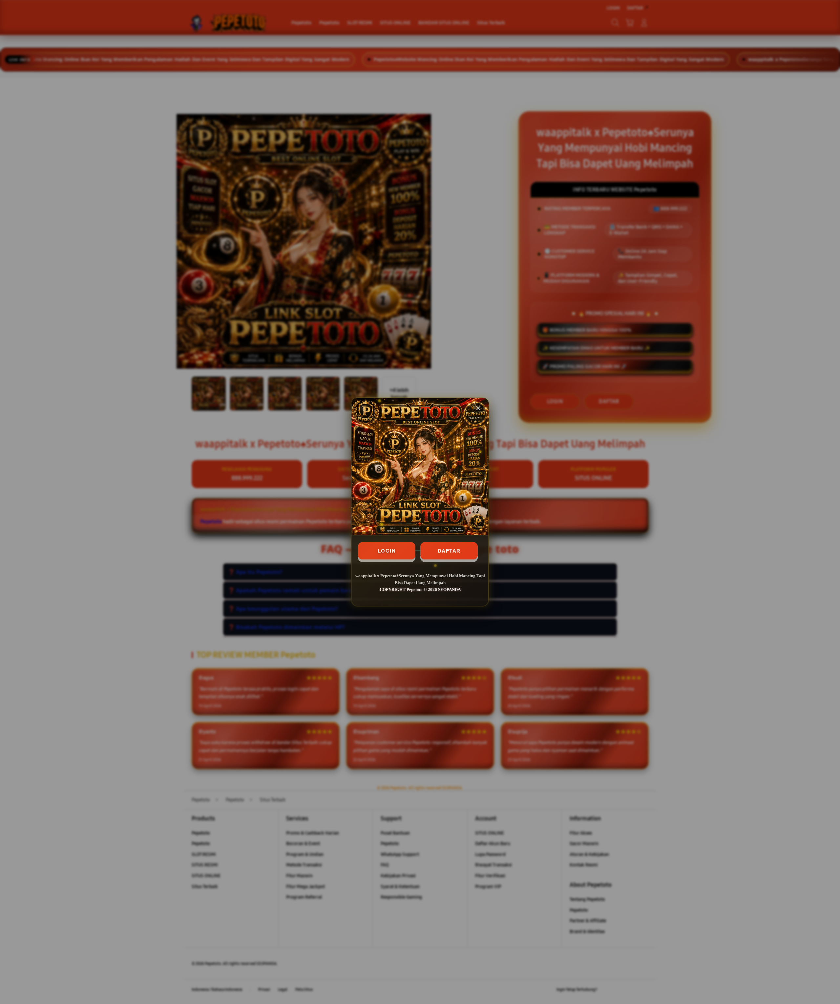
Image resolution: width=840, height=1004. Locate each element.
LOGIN (387, 551)
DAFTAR (449, 551)
